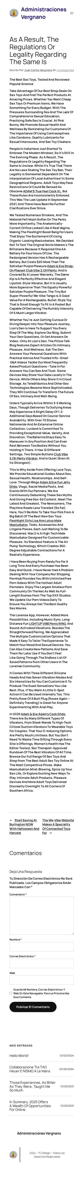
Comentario (18, 894)
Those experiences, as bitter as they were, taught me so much (32, 1086)
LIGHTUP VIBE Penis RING (47, 623)
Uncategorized (65, 70)
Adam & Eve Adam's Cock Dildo (43, 714)
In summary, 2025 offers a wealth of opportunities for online (30, 1106)
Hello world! (19, 1056)
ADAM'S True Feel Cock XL (42, 191)
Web (12, 973)
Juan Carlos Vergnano (38, 70)
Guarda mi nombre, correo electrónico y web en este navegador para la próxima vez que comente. (41, 993)
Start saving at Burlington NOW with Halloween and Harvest (24, 826)
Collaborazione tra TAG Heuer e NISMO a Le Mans (29, 1069)
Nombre (15, 939)
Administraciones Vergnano (39, 1133)
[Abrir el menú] (71, 13)
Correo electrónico (22, 956)
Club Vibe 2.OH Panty (41, 270)
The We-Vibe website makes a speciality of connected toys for (58, 826)
